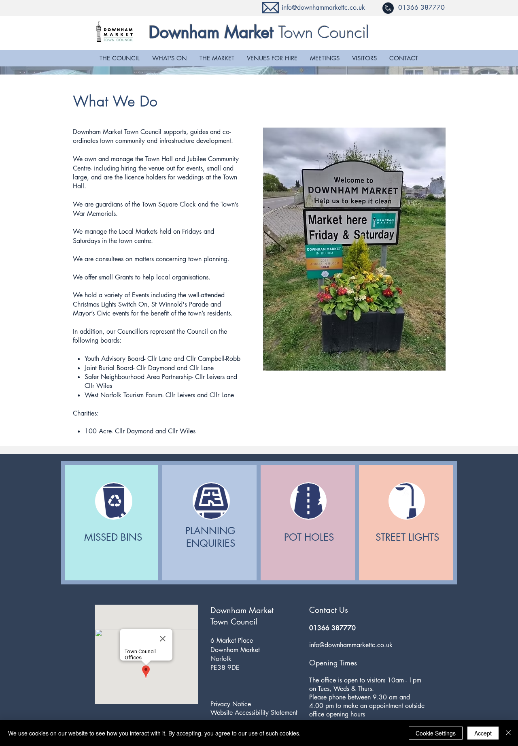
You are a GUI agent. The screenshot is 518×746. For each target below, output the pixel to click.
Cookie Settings (436, 733)
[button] (119, 58)
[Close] (508, 733)
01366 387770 (421, 7)
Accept (483, 733)
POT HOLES (309, 537)
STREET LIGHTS (407, 537)
